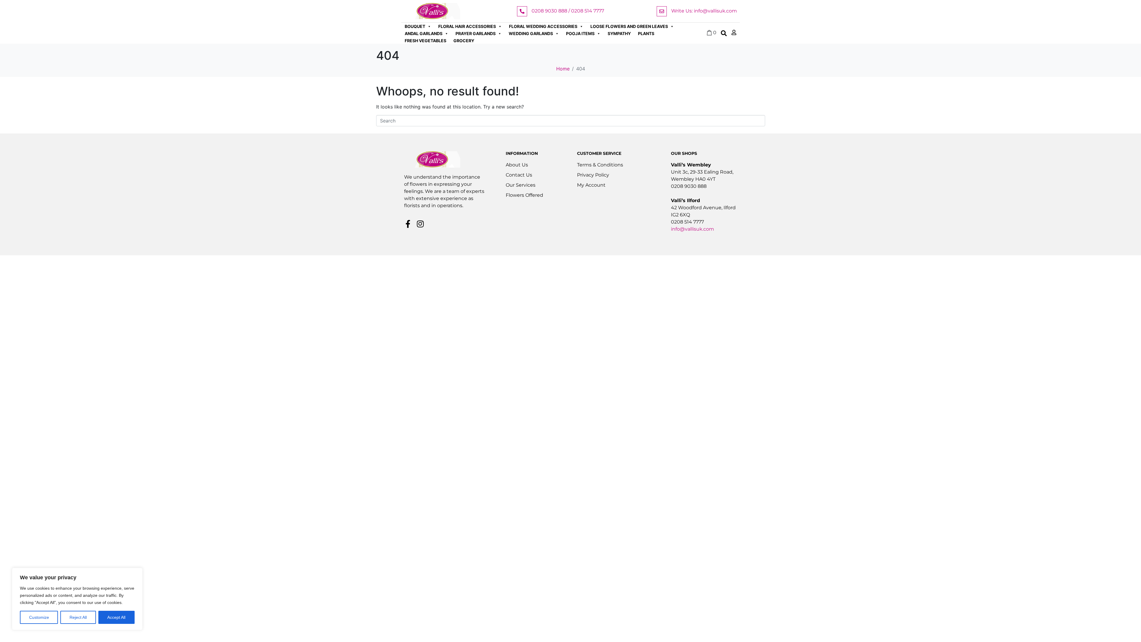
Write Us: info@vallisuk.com (704, 11)
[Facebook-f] (408, 224)
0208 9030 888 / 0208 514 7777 (568, 11)
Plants (646, 33)
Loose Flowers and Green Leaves (629, 26)
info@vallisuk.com (692, 229)
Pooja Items (580, 33)
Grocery (463, 40)
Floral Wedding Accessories (543, 26)
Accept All (116, 617)
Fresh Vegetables (425, 40)
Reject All (78, 617)
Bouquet (415, 26)
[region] (77, 599)
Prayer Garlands (476, 33)
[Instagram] (420, 224)
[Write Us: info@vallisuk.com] (662, 11)
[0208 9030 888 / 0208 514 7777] (522, 11)
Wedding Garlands (531, 33)
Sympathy (619, 33)
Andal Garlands (423, 33)
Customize (39, 617)
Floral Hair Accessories (467, 26)
